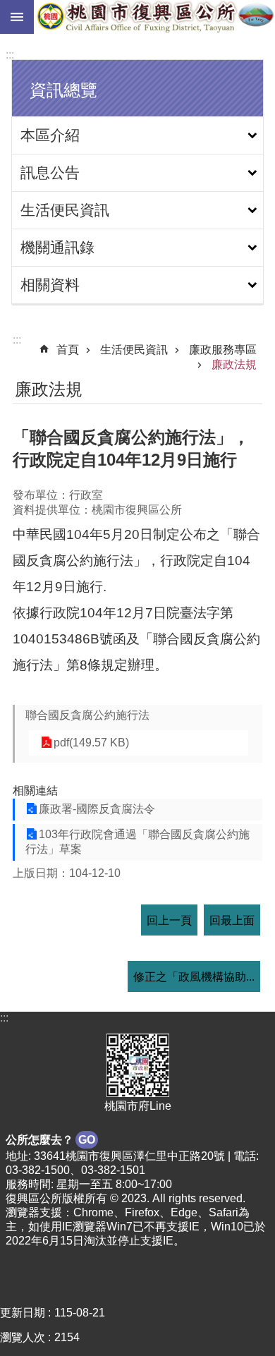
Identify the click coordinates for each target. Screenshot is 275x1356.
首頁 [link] (67, 350)
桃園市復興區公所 (154, 17)
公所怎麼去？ (50, 1140)
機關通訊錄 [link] (57, 247)
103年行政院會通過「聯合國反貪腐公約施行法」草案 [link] (137, 841)
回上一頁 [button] (169, 920)
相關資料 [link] (50, 285)
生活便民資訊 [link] (64, 210)
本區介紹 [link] (50, 135)
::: (10, 55)
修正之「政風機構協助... (194, 977)
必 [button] (17, 17)
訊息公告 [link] (50, 172)
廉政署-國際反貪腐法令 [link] (97, 809)
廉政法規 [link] (234, 364)
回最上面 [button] (232, 920)
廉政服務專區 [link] (223, 350)
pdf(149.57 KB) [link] (91, 743)
